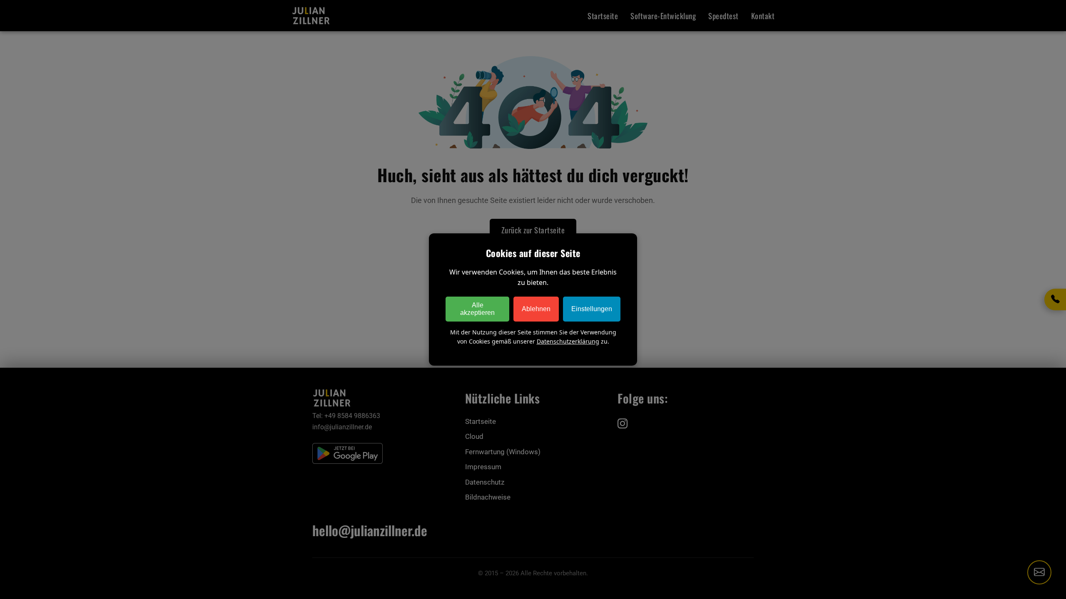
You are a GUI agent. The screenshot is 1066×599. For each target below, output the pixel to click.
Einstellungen (591, 308)
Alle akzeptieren (477, 309)
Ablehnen (536, 308)
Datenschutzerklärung (568, 341)
